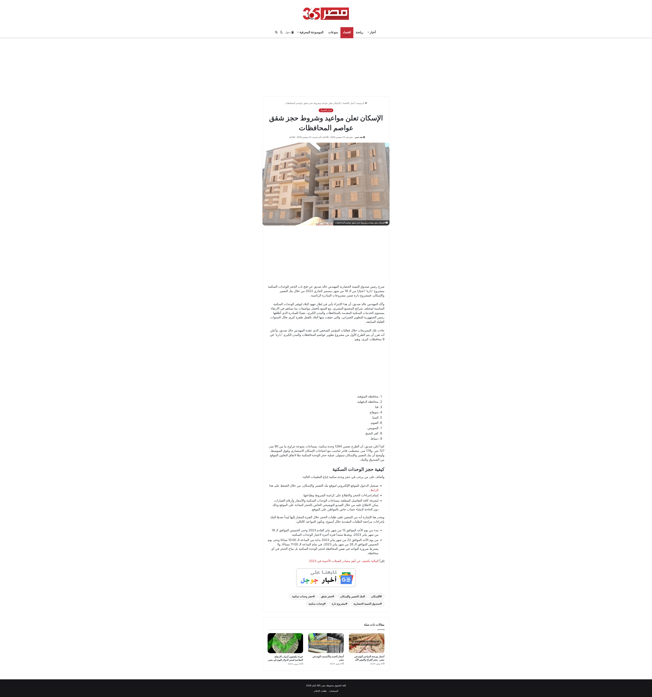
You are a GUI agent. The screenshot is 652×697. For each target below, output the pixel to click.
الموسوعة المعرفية (311, 32)
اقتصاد (347, 32)
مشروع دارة (339, 603)
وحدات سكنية (316, 603)
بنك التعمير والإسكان (351, 596)
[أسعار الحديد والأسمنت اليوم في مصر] (326, 643)
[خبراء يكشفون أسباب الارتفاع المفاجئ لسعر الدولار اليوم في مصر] (285, 643)
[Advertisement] (326, 66)
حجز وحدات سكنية (302, 596)
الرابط (374, 490)
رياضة (359, 32)
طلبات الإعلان (320, 691)
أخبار (373, 32)
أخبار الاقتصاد (348, 103)
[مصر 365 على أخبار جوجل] (326, 577)
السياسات (333, 691)
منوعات (333, 32)
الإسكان (375, 596)
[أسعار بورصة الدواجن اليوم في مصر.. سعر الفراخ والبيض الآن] (366, 643)
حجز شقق (326, 596)
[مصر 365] (326, 13)
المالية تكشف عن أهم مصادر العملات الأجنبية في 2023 (344, 561)
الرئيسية (360, 103)
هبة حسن (359, 137)
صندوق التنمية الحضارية (367, 603)
